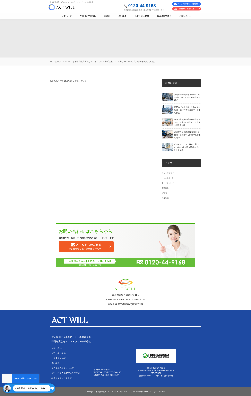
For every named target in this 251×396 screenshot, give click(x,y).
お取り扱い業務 (142, 16)
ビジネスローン (168, 178)
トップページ (65, 16)
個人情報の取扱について (62, 368)
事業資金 (165, 188)
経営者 (164, 193)
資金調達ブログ (164, 16)
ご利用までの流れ (88, 16)
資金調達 (165, 198)
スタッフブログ (168, 173)
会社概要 (122, 16)
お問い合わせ (185, 16)
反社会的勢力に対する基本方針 (65, 372)
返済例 (107, 16)
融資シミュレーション (61, 377)
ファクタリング (168, 183)
